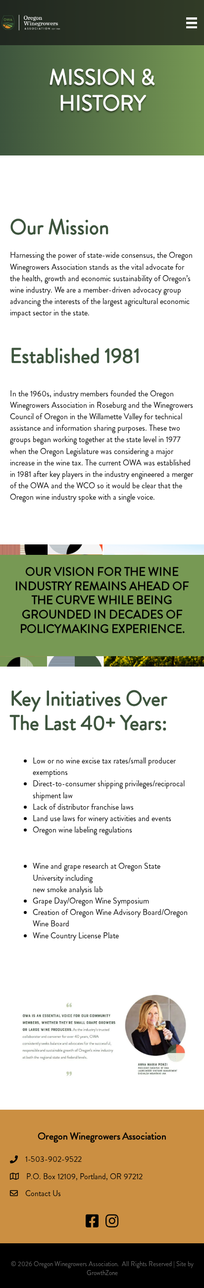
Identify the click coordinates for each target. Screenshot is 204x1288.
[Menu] (191, 22)
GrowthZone (102, 1273)
